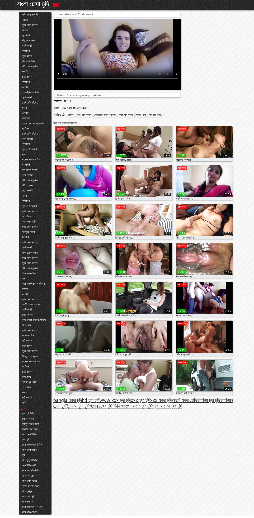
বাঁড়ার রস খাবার (28, 40)
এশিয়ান (25, 87)
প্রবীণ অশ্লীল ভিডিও (31, 486)
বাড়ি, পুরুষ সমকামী (30, 14)
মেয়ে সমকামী (27, 175)
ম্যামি (24, 107)
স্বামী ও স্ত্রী (27, 45)
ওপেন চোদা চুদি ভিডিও (106, 406)
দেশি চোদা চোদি (155, 115)
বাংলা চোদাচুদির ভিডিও (31, 470)
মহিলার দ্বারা (27, 185)
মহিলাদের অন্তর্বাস (30, 66)
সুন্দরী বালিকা (27, 56)
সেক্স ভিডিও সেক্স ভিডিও (32, 506)
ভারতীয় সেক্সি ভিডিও (30, 429)
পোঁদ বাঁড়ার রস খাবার (30, 92)
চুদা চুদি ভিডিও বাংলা (30, 424)
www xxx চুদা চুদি (115, 400)
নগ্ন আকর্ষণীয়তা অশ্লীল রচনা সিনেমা (35, 286)
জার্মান (24, 154)
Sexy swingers (30, 356)
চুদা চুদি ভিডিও (28, 418)
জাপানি (25, 30)
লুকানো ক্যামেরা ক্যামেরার (33, 123)
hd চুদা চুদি (90, 400)
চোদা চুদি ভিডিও (28, 413)
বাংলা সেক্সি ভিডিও (29, 480)
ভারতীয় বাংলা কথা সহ (31, 304)
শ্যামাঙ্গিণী (26, 35)
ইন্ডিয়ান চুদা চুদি (77, 406)
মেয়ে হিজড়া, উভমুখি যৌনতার (34, 320)
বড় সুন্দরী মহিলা (28, 232)
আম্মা (24, 278)
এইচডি (25, 19)
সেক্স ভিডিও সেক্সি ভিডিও (32, 444)
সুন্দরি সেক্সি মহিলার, (30, 25)
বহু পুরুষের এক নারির (31, 159)
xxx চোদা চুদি (161, 400)
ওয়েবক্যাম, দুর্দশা (29, 221)
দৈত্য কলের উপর (29, 273)
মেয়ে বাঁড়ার (26, 216)
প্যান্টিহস (25, 128)
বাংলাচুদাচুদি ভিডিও (29, 460)
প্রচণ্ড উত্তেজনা (29, 149)
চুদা (23, 455)
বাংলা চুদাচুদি (27, 491)
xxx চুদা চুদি (140, 400)
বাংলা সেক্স (26, 325)
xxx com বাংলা (29, 512)
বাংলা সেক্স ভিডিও (29, 434)
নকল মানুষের (27, 138)
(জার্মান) (25, 237)
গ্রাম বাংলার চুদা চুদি (167, 406)
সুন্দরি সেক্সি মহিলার (29, 211)
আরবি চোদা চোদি (184, 400)
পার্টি (23, 402)
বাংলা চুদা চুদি (27, 501)
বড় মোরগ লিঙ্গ (28, 335)
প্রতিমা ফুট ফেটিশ (29, 382)
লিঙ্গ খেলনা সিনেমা (29, 169)
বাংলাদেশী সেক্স (28, 475)
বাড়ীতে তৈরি (27, 340)
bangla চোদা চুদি (67, 400)
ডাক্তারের (26, 118)
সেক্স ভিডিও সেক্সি (29, 465)
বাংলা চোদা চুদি (33, 4)
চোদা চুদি (25, 439)
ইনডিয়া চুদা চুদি (208, 400)
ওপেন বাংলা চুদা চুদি (137, 406)
